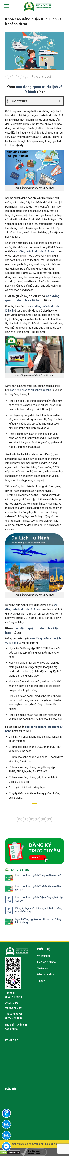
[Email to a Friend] (37, 819)
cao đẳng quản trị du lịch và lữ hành (34, 251)
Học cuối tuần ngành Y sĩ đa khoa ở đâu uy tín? (38, 888)
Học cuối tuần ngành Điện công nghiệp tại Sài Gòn (39, 899)
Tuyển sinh (43, 968)
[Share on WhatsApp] (19, 819)
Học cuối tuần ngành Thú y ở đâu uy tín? (38, 875)
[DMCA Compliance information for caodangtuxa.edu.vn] (34, 1152)
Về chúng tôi (44, 955)
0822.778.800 (13, 1018)
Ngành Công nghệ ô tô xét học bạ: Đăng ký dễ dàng (38, 921)
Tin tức (41, 981)
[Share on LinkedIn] (49, 819)
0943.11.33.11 (13, 997)
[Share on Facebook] (25, 819)
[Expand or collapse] (60, 101)
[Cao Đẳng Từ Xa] (37, 6)
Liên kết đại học (46, 962)
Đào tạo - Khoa (45, 974)
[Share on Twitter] (31, 819)
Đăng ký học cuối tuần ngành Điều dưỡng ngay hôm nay (38, 910)
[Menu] (6, 6)
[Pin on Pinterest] (43, 819)
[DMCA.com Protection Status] (10, 1152)
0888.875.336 (13, 1007)
